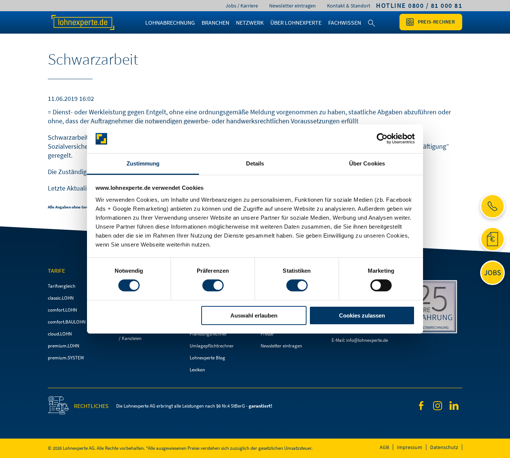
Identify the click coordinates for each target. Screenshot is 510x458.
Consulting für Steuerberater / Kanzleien (147, 334)
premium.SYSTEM (66, 358)
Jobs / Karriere (242, 5)
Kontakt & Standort (348, 5)
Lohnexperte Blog (207, 358)
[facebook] (421, 407)
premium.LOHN (63, 346)
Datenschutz (444, 447)
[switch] (213, 285)
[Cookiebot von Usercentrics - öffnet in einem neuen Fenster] (382, 138)
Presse (267, 334)
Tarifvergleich (61, 286)
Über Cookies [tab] (367, 163)
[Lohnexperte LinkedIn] (454, 406)
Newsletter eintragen (292, 5)
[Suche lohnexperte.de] (371, 27)
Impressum (409, 447)
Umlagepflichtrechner (212, 346)
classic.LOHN (61, 298)
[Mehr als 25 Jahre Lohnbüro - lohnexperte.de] (432, 308)
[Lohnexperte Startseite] (91, 22)
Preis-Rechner (436, 21)
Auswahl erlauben (253, 315)
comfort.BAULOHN (66, 322)
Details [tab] (255, 163)
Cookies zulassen (362, 315)
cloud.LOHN (60, 334)
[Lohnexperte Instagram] (437, 407)
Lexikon (197, 369)
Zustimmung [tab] (143, 163)
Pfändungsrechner (208, 334)
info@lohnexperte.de (367, 340)
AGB (384, 447)
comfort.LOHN (62, 310)
